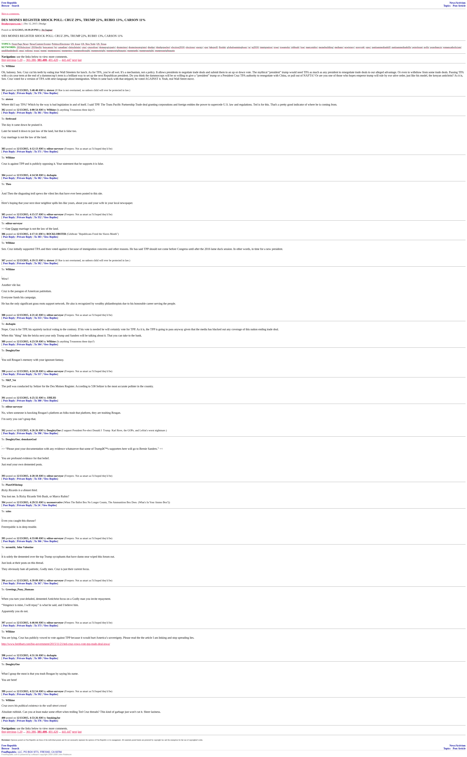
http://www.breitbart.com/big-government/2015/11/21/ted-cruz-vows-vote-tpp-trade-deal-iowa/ (55, 643)
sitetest (50, 90)
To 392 (37, 694)
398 (3, 655)
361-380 (31, 60)
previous (11, 60)
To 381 (37, 112)
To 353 (37, 318)
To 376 (37, 93)
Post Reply (9, 93)
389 (3, 341)
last (80, 60)
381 (3, 90)
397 (3, 622)
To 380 (37, 400)
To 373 (37, 625)
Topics (446, 5)
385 (3, 214)
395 (3, 538)
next (74, 60)
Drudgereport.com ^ (12, 23)
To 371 (37, 151)
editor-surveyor (55, 148)
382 (3, 109)
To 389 (37, 658)
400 (3, 717)
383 (3, 148)
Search (15, 5)
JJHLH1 (51, 397)
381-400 (42, 60)
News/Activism (457, 2)
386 (3, 234)
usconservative (55, 502)
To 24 (37, 505)
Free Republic (9, 2)
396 (3, 580)
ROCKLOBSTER (56, 234)
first (3, 60)
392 (3, 430)
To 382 (37, 178)
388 (3, 315)
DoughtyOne (54, 430)
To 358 (37, 478)
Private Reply (24, 93)
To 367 (37, 583)
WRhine (51, 109)
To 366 (37, 541)
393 (3, 476)
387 (3, 260)
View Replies (50, 93)
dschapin (52, 175)
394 (3, 502)
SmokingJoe (53, 717)
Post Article (459, 5)
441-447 (66, 60)
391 (3, 397)
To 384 (37, 344)
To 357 (37, 374)
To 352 (37, 217)
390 (3, 371)
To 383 (37, 237)
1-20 (19, 60)
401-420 (53, 60)
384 (3, 175)
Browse (5, 5)
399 (3, 691)
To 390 (37, 433)
